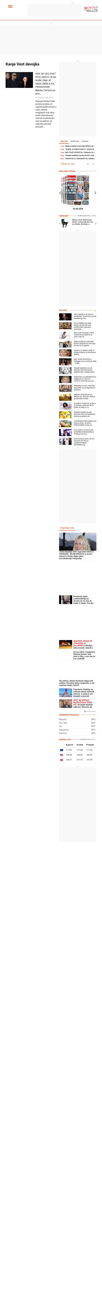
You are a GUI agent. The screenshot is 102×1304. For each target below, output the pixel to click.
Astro (94, 216)
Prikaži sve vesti (68, 164)
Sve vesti (63, 310)
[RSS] (94, 310)
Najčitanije (74, 141)
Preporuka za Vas (67, 528)
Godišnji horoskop (84, 216)
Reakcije (85, 141)
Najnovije (64, 141)
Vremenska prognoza (69, 685)
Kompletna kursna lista (88, 709)
